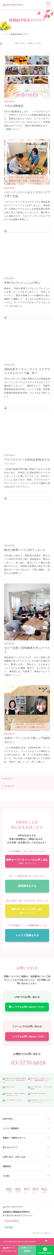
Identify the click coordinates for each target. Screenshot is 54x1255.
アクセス (9, 1227)
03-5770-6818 (28, 1062)
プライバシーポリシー (43, 1233)
